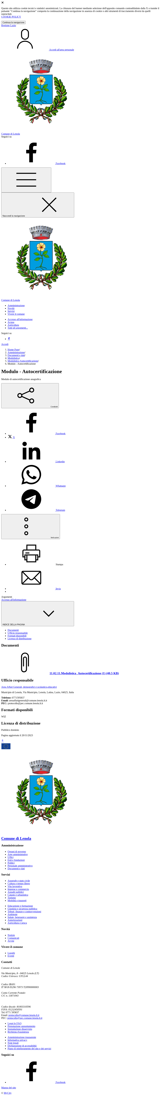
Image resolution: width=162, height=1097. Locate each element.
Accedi (4, 344)
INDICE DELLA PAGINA (14, 624)
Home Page (13, 349)
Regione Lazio (8, 25)
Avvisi (11, 940)
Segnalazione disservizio (20, 1029)
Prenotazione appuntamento (21, 1026)
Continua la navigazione (13, 22)
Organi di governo (17, 851)
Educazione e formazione (20, 906)
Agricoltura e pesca (17, 923)
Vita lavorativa (15, 886)
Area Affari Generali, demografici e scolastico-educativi (29, 687)
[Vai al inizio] (2, 741)
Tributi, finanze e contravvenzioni (24, 911)
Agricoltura (13, 325)
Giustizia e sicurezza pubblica (22, 908)
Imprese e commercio (18, 889)
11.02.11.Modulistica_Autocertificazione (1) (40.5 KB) (84, 673)
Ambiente (12, 914)
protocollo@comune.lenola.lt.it (23, 1015)
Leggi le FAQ (15, 1023)
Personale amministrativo (20, 865)
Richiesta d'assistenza (18, 1032)
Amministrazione (16, 352)
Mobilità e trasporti (17, 900)
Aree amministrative (18, 854)
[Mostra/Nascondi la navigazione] (26, 179)
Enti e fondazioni (16, 860)
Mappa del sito (8, 1087)
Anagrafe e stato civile (19, 880)
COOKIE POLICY (11, 16)
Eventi (11, 955)
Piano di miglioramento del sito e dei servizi (29, 1048)
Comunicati (13, 938)
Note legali (13, 1043)
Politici (11, 863)
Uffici (10, 857)
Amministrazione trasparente (22, 1037)
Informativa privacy (17, 1040)
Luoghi (11, 953)
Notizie (11, 935)
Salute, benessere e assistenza (22, 917)
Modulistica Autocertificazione (23, 361)
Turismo (12, 897)
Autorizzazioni (15, 920)
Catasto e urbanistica (18, 895)
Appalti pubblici (16, 892)
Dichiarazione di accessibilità (22, 1045)
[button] (16, 305)
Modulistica (13, 358)
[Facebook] (9, 339)
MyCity (8, 1093)
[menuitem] (36, 433)
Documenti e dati (16, 355)
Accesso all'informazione (20, 319)
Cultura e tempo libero (19, 883)
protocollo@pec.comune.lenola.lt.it (24, 1018)
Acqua (11, 322)
